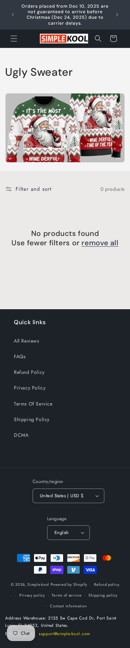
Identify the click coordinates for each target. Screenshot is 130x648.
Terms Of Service (33, 403)
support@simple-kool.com (64, 634)
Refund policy (106, 584)
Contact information (68, 606)
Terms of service (66, 595)
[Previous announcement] (12, 14)
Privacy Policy (29, 387)
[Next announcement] (117, 14)
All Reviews (27, 340)
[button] (13, 38)
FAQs (20, 356)
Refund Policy (29, 372)
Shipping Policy (32, 419)
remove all (99, 243)
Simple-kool (38, 584)
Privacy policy (32, 595)
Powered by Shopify (69, 584)
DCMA (21, 435)
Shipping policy (103, 595)
